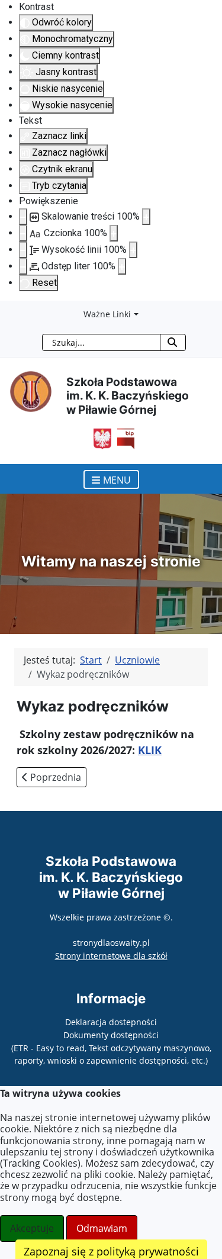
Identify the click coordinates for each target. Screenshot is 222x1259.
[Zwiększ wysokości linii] (133, 250)
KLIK (150, 750)
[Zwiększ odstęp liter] (122, 266)
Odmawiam (101, 1228)
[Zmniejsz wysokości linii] (23, 250)
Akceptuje (32, 1228)
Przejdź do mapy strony (9, 310)
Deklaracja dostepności (111, 1022)
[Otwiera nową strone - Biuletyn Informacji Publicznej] (123, 438)
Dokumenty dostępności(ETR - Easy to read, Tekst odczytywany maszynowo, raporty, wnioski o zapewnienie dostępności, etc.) (111, 1047)
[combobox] (101, 342)
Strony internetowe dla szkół (111, 955)
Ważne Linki (107, 314)
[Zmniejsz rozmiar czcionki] (23, 233)
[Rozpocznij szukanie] (172, 342)
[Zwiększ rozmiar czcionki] (114, 233)
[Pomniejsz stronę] (23, 216)
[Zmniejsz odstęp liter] (23, 266)
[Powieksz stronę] (146, 216)
